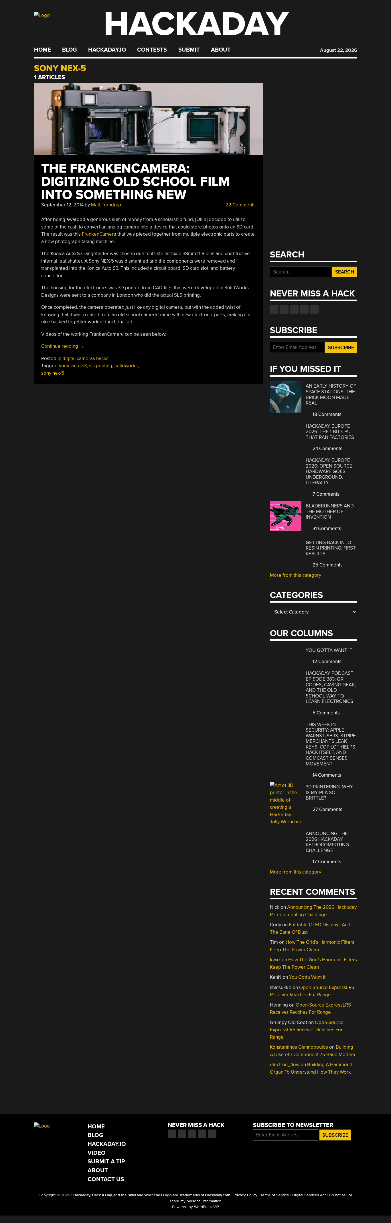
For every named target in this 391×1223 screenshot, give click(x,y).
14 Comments (326, 775)
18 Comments (326, 414)
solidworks (126, 366)
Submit (189, 49)
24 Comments (326, 449)
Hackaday (196, 24)
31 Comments (326, 528)
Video (97, 1152)
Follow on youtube (294, 309)
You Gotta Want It (329, 650)
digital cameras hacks (85, 358)
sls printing (100, 366)
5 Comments (325, 713)
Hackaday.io (107, 49)
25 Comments (327, 565)
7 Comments (325, 494)
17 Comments (326, 862)
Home (42, 49)
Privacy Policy (245, 1195)
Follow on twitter (284, 309)
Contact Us (106, 1179)
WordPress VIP (206, 1207)
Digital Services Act (309, 1195)
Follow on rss (304, 309)
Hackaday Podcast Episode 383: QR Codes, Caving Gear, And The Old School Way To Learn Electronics (331, 687)
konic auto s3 (73, 366)
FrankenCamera (99, 234)
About (221, 49)
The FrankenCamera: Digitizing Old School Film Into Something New (135, 182)
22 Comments (240, 205)
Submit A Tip (106, 1161)
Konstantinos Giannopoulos (299, 1047)
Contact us (314, 309)
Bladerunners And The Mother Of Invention (330, 511)
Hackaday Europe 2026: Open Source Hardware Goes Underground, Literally (329, 471)
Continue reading (62, 346)
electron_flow (284, 1065)
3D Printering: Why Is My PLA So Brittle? (329, 792)
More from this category (295, 575)
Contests (152, 49)
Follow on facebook (274, 309)
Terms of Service (274, 1195)
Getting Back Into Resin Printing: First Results (331, 548)
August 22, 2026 (338, 50)
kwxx (275, 960)
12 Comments (326, 662)
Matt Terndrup (106, 205)
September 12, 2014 (62, 205)
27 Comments (326, 809)
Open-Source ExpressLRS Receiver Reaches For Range (306, 1029)
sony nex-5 (52, 373)
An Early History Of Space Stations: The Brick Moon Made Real (331, 394)
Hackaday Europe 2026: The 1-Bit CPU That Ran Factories (330, 431)
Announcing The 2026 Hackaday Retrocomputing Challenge (327, 842)
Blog (69, 49)
